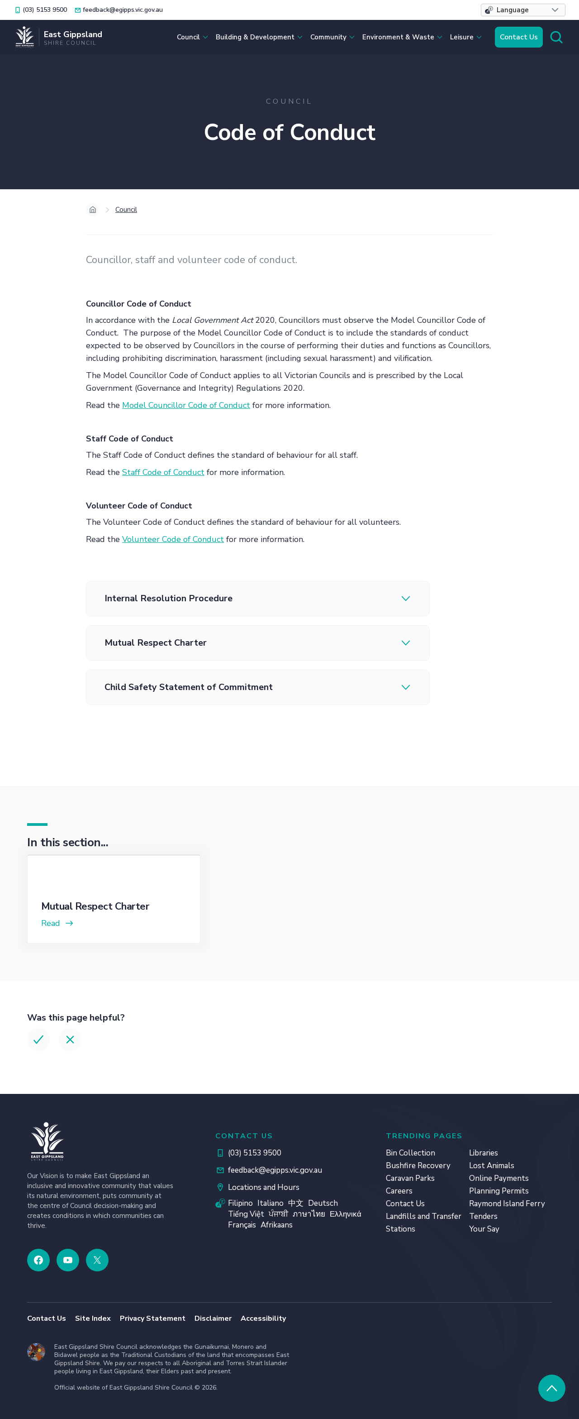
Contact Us (519, 37)
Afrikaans (277, 1225)
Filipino (240, 1203)
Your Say (484, 1229)
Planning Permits (499, 1191)
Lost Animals (491, 1165)
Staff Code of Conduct (163, 472)
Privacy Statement (152, 1318)
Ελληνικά (345, 1214)
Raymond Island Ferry (507, 1203)
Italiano (270, 1203)
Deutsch (323, 1203)
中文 (296, 1203)
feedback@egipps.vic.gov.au (275, 1170)
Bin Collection (410, 1153)
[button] (523, 10)
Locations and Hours (263, 1187)
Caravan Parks (410, 1178)
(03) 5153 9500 (254, 1153)
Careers (399, 1191)
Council (126, 209)
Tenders (483, 1216)
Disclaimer (213, 1318)
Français (242, 1225)
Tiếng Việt (246, 1214)
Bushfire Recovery (418, 1165)
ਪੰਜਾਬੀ (278, 1214)
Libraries (483, 1153)
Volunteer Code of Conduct (173, 539)
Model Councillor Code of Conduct (186, 405)
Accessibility (263, 1318)
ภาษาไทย (309, 1214)
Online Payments (499, 1178)
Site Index (93, 1318)
